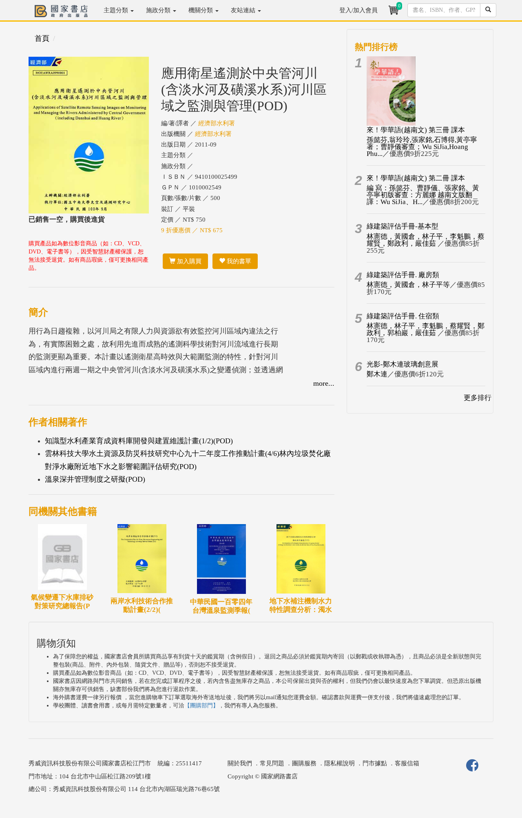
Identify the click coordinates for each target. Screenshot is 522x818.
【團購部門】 (201, 705)
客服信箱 (407, 763)
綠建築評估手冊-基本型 (402, 226)
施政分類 (159, 10)
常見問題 (272, 763)
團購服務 (304, 763)
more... (323, 383)
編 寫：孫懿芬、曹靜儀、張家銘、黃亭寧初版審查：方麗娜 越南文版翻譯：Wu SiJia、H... (423, 195)
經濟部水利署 (216, 123)
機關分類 (201, 10)
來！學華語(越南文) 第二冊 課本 (416, 178)
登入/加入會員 (358, 10)
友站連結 (244, 10)
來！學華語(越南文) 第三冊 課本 (416, 130)
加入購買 (188, 261)
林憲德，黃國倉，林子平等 (408, 285)
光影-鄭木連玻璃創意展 (402, 364)
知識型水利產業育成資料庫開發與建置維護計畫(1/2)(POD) (139, 441)
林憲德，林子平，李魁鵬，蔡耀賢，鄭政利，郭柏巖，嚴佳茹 (425, 329)
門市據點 (375, 763)
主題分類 (117, 10)
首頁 (42, 38)
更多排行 (477, 398)
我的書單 (238, 261)
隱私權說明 (339, 763)
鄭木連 (377, 374)
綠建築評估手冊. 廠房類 (403, 275)
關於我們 (240, 763)
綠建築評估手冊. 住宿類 (403, 316)
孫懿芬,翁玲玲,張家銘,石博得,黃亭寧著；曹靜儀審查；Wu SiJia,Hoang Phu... (422, 147)
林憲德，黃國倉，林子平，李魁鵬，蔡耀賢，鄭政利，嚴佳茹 (425, 240)
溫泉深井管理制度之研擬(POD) (95, 479)
